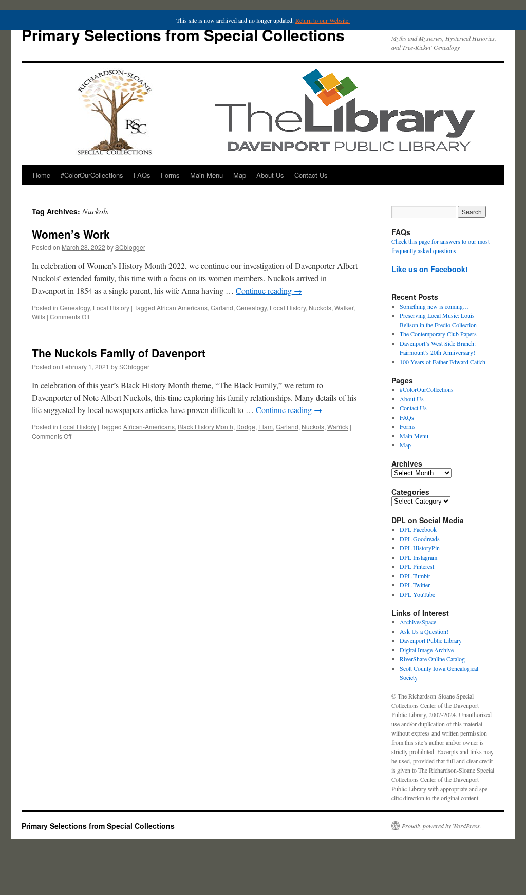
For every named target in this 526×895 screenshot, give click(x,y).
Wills (38, 316)
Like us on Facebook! (429, 269)
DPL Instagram (418, 557)
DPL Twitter (415, 585)
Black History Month (205, 426)
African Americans (182, 307)
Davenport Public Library (431, 640)
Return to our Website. (322, 20)
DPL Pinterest (417, 566)
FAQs (142, 175)
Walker (343, 307)
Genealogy (75, 307)
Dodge (245, 426)
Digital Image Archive (427, 650)
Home (41, 175)
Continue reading (269, 290)
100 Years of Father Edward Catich (442, 361)
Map (239, 175)
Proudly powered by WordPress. (441, 825)
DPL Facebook (418, 529)
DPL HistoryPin (420, 548)
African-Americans (149, 426)
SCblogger (130, 247)
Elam (265, 426)
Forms (170, 175)
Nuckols (320, 307)
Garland (222, 307)
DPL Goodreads (420, 538)
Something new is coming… (434, 306)
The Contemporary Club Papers (438, 334)
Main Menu (206, 175)
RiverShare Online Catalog (432, 659)
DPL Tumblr (415, 575)
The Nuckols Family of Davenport (118, 353)
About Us (270, 175)
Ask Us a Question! (424, 631)
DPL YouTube (417, 594)
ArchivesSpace (418, 622)
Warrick (337, 426)
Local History (111, 307)
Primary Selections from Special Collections (183, 35)
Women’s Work (71, 234)
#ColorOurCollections (92, 175)
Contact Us (311, 175)
